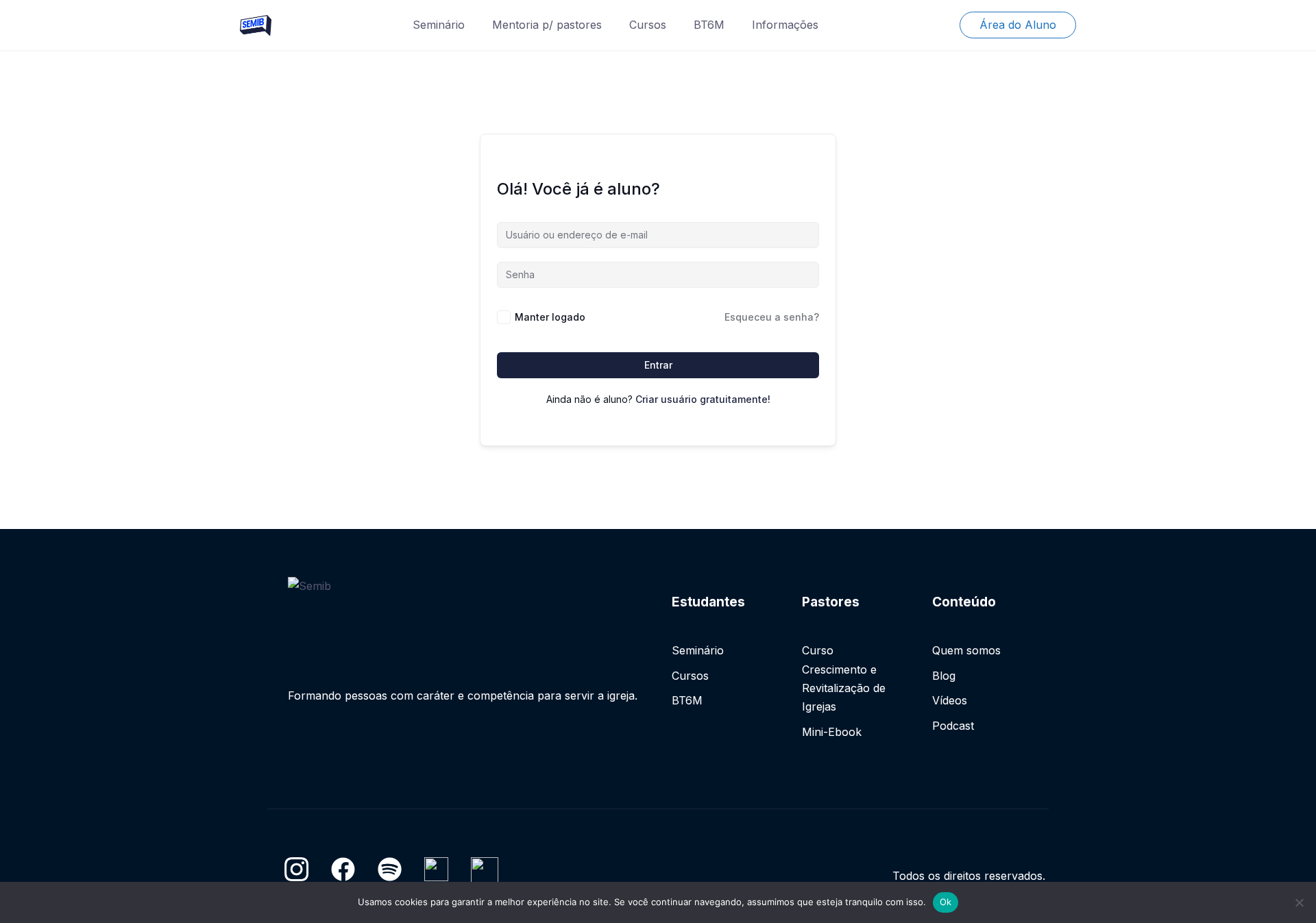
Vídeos (949, 700)
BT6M (709, 25)
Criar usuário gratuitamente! (702, 399)
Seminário (439, 25)
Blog (943, 675)
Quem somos (966, 650)
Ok (946, 901)
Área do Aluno (1017, 25)
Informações (785, 25)
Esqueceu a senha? (771, 317)
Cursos (647, 25)
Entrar (658, 365)
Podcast (953, 726)
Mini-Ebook (832, 732)
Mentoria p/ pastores (547, 25)
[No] (1299, 902)
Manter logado (550, 317)
